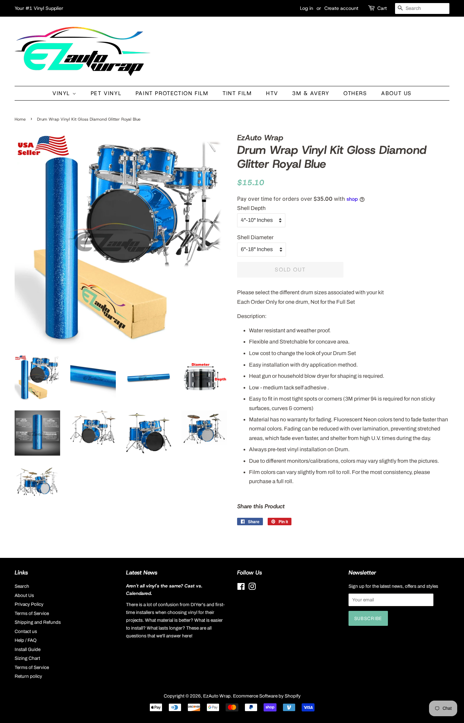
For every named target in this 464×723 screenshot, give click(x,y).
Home (20, 119)
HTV (272, 93)
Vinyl (62, 93)
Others (355, 93)
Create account (341, 8)
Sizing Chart (27, 658)
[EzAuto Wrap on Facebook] (241, 587)
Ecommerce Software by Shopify (267, 696)
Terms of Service (32, 613)
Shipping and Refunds (38, 622)
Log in (306, 8)
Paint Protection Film (172, 93)
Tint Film (237, 93)
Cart (382, 8)
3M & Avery (310, 93)
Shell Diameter (255, 237)
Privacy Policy (29, 604)
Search (22, 586)
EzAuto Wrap (217, 696)
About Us (396, 93)
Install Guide (27, 649)
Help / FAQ (26, 640)
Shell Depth (251, 208)
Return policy (28, 676)
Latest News (141, 572)
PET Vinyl (106, 93)
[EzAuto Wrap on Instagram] (252, 587)
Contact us (26, 631)
